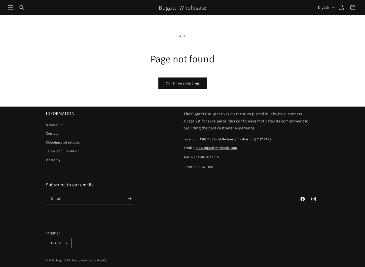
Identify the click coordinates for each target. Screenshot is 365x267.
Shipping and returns (63, 142)
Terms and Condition (62, 151)
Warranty (53, 159)
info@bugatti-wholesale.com (216, 148)
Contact (52, 133)
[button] (10, 7)
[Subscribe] (129, 198)
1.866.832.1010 (208, 157)
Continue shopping (182, 83)
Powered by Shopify (93, 260)
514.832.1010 (204, 167)
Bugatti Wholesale (68, 260)
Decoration (55, 124)
